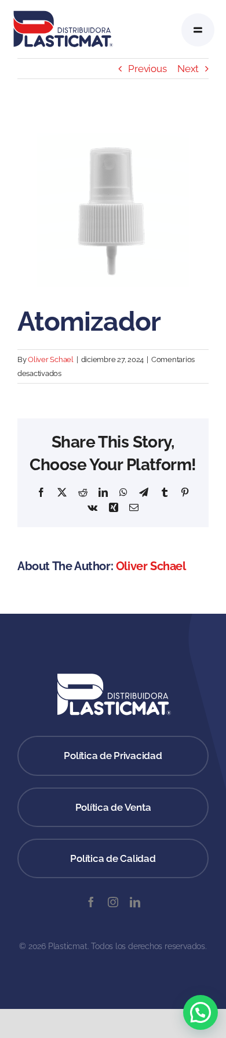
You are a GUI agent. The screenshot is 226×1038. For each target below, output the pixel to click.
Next (188, 68)
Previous (147, 68)
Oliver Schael (51, 359)
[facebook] (91, 902)
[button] (200, 1012)
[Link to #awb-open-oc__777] (197, 29)
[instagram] (113, 902)
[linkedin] (135, 902)
